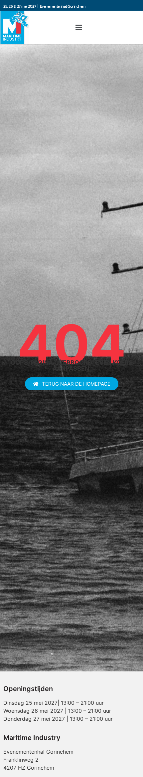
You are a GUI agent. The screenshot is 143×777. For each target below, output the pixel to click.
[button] (78, 27)
